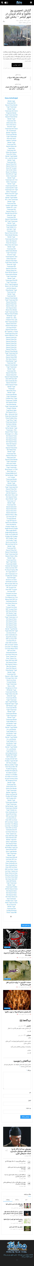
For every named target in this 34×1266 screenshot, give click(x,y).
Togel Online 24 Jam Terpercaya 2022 (11, 573)
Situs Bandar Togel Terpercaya (11, 393)
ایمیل (29, 1100)
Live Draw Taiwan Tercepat (11, 605)
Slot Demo (13, 125)
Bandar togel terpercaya (11, 102)
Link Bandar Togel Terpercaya (11, 294)
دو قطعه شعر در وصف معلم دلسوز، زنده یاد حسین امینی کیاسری (15, 1175)
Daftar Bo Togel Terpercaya (11, 266)
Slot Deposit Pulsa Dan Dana (11, 403)
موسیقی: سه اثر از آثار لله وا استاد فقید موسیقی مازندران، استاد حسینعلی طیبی (20, 1151)
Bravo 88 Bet (11, 686)
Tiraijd (16, 765)
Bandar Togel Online (11, 630)
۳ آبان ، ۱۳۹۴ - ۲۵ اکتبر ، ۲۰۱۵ (23, 21)
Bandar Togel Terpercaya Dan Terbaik (10, 204)
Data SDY (14, 379)
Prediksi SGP (9, 536)
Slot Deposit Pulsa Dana (11, 445)
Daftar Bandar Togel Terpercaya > (11, 429)
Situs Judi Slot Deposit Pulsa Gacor (11, 497)
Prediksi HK (14, 534)
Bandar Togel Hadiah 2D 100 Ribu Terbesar (11, 318)
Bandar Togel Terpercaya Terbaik (11, 397)
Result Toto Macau (11, 172)
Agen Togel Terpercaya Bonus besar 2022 (11, 467)
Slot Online (13, 154)
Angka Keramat (9, 528)
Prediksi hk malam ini (11, 776)
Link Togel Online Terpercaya (11, 148)
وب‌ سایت (28, 1108)
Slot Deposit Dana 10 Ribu (11, 514)
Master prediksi (9, 765)
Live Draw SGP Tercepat (11, 589)
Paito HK (11, 611)
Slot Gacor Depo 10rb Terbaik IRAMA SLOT (11, 471)
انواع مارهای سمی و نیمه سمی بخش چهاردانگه (17, 1168)
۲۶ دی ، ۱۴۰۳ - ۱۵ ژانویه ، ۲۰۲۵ (24, 987)
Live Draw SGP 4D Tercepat (11, 518)
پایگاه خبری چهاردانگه (23, 1255)
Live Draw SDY (13, 639)
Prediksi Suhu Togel (11, 901)
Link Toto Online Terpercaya (11, 181)
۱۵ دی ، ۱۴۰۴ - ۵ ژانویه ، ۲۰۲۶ (24, 957)
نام (30, 1093)
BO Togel (15, 631)
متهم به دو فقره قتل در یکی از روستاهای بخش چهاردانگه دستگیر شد (14, 1183)
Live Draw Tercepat (11, 681)
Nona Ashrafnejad (11, 98)
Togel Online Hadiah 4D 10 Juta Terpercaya (11, 208)
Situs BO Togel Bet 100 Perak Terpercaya (11, 332)
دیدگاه (29, 1070)
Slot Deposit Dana (11, 145)
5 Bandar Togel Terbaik (11, 809)
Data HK (8, 174)
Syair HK (9, 578)
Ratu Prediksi (12, 763)
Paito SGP (14, 660)
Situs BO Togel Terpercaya (10, 128)
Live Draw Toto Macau (10, 596)
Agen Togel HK (10, 702)
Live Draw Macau (10, 649)
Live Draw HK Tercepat (12, 587)
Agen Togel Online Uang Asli (11, 262)
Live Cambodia (11, 600)
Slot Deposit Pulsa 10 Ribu (11, 555)
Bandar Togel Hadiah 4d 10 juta (11, 227)
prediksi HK (14, 767)
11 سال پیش (21, 1026)
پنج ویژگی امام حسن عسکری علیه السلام (14, 1205)
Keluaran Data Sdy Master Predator (11, 525)
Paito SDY (14, 838)
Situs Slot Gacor (13, 245)
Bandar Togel (9, 629)
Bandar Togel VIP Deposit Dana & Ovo (10, 521)
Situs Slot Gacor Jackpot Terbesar (11, 140)
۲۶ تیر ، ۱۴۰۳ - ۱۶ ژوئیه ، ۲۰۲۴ (24, 1014)
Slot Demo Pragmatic (12, 112)
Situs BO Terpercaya (11, 187)
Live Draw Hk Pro (12, 544)
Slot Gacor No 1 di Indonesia (12, 130)
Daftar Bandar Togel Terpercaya (12, 119)
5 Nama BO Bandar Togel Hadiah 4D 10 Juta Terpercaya (11, 198)
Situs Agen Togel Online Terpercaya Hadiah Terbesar (11, 563)
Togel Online (13, 842)
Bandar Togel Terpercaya (11, 106)
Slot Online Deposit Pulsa (11, 384)
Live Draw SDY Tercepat (10, 592)
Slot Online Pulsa (11, 250)
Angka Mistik (12, 531)
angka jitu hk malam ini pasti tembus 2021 (11, 773)
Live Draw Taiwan (13, 645)
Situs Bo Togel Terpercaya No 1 (11, 256)
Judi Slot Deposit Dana (11, 307)
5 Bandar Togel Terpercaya (11, 425)
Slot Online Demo (11, 122)
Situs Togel (9, 852)
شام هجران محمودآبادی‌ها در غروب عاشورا (18, 1012)
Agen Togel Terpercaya (11, 230)
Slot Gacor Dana (10, 897)
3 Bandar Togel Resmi (11, 409)
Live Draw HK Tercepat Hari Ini (11, 168)
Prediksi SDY (12, 757)
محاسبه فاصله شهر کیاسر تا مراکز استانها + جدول (13, 1220)
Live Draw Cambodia (11, 581)
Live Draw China (10, 603)
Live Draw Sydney (11, 860)
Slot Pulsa (15, 286)
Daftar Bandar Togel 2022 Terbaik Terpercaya (11, 477)
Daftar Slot (13, 786)
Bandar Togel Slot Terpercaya (11, 134)
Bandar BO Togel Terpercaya (11, 220)
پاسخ (28, 1031)
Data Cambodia (10, 381)
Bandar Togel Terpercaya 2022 (12, 500)
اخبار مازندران (7, 947)
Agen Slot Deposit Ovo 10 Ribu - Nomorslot (11, 412)
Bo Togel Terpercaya (11, 216)
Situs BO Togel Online (11, 693)
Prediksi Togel (11, 848)
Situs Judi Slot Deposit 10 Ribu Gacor (11, 493)
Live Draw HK (10, 328)
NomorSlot (10, 391)
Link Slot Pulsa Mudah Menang (11, 234)
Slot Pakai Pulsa (11, 450)
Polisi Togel (8, 903)
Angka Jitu (14, 527)
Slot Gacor (14, 158)
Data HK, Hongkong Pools (12, 780)
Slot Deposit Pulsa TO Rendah (10, 211)
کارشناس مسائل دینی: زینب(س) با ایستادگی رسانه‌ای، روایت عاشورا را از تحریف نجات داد (17, 953)
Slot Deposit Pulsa (10, 104)
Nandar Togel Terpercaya (11, 486)
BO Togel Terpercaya (11, 189)
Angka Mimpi (9, 532)
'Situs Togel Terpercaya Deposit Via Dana (11, 422)
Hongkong (8, 688)
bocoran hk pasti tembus (11, 778)
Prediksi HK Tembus (11, 576)
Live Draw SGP (11, 584)
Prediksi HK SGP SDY (11, 759)
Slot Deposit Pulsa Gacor (11, 325)
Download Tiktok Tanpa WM (11, 912)
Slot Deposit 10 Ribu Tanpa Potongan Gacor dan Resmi (11, 677)
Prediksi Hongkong (11, 769)
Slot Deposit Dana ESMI (11, 356)
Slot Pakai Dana (12, 457)
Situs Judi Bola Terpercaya (11, 321)
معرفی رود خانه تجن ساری (16, 1227)
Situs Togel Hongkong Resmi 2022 (11, 285)
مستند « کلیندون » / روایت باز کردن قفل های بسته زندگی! (18, 983)
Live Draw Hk (12, 905)
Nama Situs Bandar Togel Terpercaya (11, 311)
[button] (17, 1259)
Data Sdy (8, 767)
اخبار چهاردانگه (7, 979)
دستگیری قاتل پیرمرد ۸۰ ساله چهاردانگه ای (15, 1161)
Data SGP (8, 379)
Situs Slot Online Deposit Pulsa (11, 464)
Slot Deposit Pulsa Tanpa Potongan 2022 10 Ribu (11, 432)
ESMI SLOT (12, 335)
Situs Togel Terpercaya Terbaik (11, 399)
